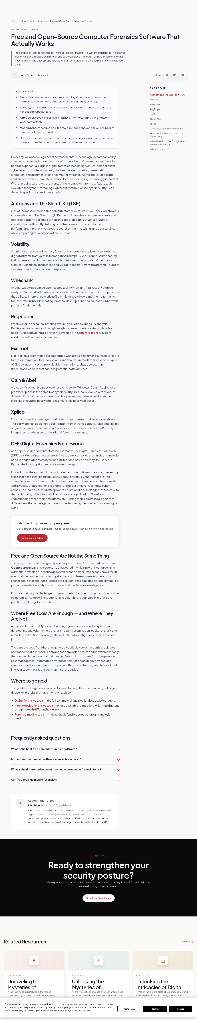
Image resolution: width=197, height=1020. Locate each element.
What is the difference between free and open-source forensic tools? (56, 769)
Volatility (154, 99)
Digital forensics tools (29, 700)
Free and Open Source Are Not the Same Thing (167, 135)
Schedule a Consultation (98, 898)
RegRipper (155, 109)
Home (14, 21)
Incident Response (27, 30)
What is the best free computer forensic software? (44, 749)
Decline (155, 1009)
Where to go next (158, 149)
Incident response (53, 269)
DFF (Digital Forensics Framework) (167, 128)
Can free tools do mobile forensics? (34, 779)
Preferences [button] (84, 1011)
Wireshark (155, 104)
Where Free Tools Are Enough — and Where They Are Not (168, 143)
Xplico (153, 123)
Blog (23, 21)
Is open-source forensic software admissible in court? (46, 759)
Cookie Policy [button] (16, 1011)
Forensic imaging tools (29, 714)
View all (186, 941)
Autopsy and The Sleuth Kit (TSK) (167, 94)
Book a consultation (32, 538)
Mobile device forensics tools (34, 705)
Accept (180, 1009)
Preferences (129, 1009)
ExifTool (154, 114)
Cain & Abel (155, 118)
